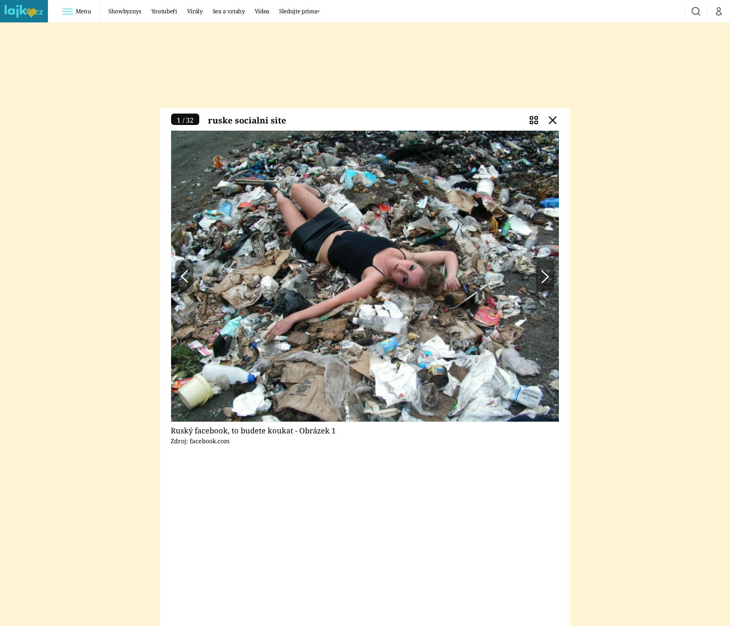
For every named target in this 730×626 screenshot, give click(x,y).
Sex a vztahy (229, 11)
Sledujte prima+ (299, 11)
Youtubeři (164, 11)
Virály (195, 11)
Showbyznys (124, 11)
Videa (262, 11)
